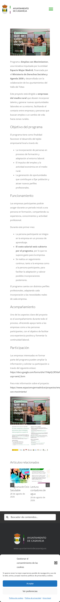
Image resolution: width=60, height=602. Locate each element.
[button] (55, 562)
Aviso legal (47, 598)
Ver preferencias (30, 591)
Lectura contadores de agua (38, 490)
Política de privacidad (33, 598)
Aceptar (30, 583)
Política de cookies (16, 598)
